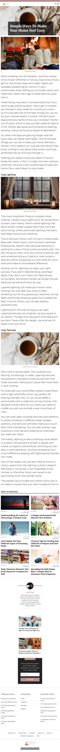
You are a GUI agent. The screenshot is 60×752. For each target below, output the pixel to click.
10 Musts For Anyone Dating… (49, 716)
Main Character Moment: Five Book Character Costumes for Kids (15, 571)
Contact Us (41, 733)
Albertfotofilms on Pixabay (30, 211)
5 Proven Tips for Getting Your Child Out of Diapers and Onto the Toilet (45, 543)
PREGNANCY (4, 511)
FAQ (38, 736)
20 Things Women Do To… (48, 707)
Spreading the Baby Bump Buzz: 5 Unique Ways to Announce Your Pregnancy (43, 571)
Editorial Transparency (27, 736)
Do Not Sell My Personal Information (30, 748)
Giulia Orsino (26, 512)
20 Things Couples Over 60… (48, 704)
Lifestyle (23, 709)
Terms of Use (11, 733)
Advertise (32, 733)
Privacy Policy (22, 733)
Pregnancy (24, 702)
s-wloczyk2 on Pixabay (30, 71)
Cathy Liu (27, 538)
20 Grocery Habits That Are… (9, 702)
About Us (49, 733)
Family (23, 698)
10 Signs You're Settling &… (8, 698)
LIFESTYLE (3, 537)
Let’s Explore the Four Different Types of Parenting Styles (14, 543)
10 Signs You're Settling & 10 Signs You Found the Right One (29, 629)
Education (24, 705)
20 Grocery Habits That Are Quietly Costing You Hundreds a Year (29, 653)
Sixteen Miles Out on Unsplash (30, 366)
